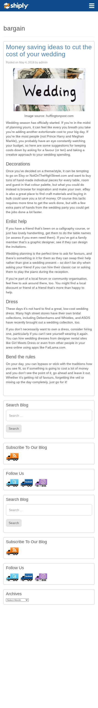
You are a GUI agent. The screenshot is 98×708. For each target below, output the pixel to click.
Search (14, 428)
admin (43, 62)
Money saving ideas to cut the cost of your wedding (49, 51)
